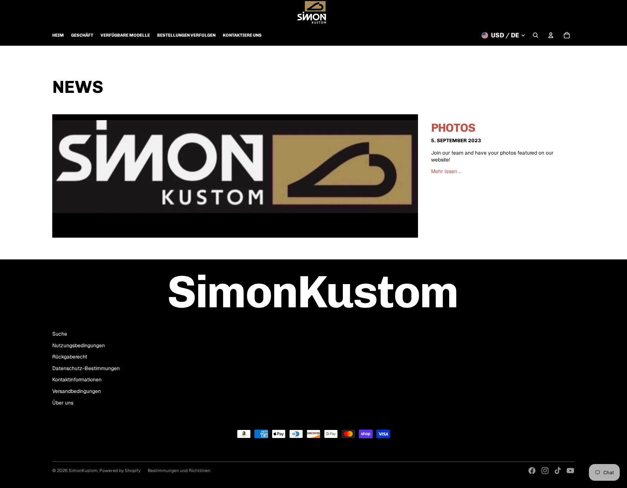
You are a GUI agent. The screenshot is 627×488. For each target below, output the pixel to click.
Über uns (62, 402)
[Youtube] (570, 470)
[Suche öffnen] (536, 35)
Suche (59, 334)
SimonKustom (83, 470)
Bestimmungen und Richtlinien (179, 470)
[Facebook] (532, 470)
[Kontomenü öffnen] (551, 35)
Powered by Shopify (119, 470)
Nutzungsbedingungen (78, 345)
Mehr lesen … (446, 171)
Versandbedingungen (76, 391)
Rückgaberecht (69, 356)
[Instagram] (545, 470)
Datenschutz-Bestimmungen (86, 368)
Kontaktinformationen (77, 379)
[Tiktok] (557, 470)
